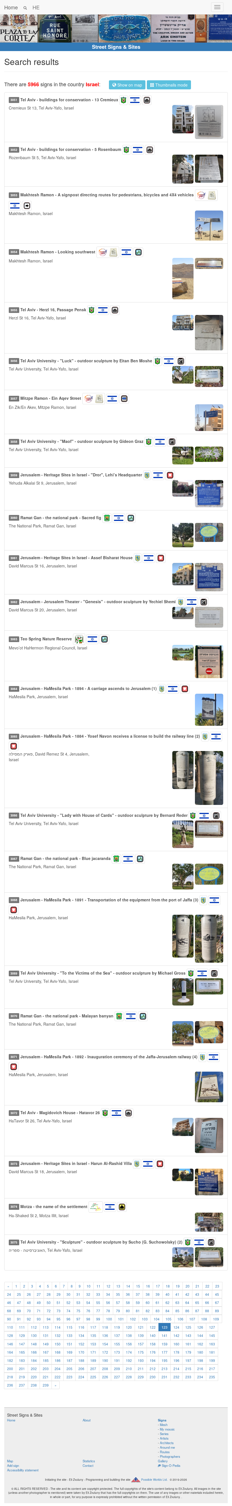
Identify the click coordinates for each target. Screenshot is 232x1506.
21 (197, 1286)
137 (117, 1335)
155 (117, 1343)
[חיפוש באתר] (25, 7)
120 (129, 1327)
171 (93, 1352)
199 (212, 1360)
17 (158, 1286)
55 (98, 1302)
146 (10, 1343)
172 (105, 1352)
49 (39, 1302)
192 (129, 1360)
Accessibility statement (22, 1470)
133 (69, 1335)
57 (118, 1302)
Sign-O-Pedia (170, 1465)
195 (164, 1360)
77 (98, 1310)
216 (200, 1368)
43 (197, 1294)
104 (157, 1318)
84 (167, 1310)
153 (93, 1343)
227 (117, 1376)
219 (22, 1376)
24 (9, 1294)
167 (46, 1352)
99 (98, 1318)
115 (69, 1327)
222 (58, 1376)
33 (98, 1294)
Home (11, 7)
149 (46, 1343)
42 (187, 1294)
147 (22, 1343)
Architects (167, 1442)
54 (88, 1302)
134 (81, 1335)
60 (148, 1302)
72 (49, 1310)
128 (10, 1335)
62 (167, 1302)
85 (177, 1310)
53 (78, 1302)
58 (128, 1302)
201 (22, 1368)
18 (168, 1286)
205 (69, 1368)
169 (69, 1352)
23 (217, 1286)
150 (58, 1343)
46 (9, 1302)
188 (81, 1360)
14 (128, 1286)
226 (105, 1376)
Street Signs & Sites (116, 47)
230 (153, 1376)
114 (58, 1327)
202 (34, 1368)
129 (22, 1335)
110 (10, 1327)
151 (69, 1343)
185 (46, 1360)
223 (69, 1376)
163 (212, 1343)
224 (81, 1376)
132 (58, 1335)
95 (59, 1318)
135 (93, 1335)
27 (39, 1294)
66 (207, 1302)
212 (153, 1368)
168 (58, 1352)
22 (207, 1286)
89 (217, 1310)
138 (129, 1335)
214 (176, 1368)
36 (128, 1294)
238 (34, 1385)
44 (207, 1294)
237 (22, 1385)
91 (19, 1318)
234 (200, 1376)
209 (117, 1368)
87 (197, 1310)
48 (29, 1302)
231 (164, 1376)
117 (93, 1327)
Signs (162, 1420)
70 (29, 1310)
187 (69, 1360)
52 (68, 1302)
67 (217, 1302)
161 (188, 1343)
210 (129, 1368)
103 (145, 1318)
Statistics (89, 1461)
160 (176, 1343)
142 (176, 1335)
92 (29, 1318)
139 (141, 1335)
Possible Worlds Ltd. (154, 1479)
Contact (88, 1465)
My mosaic (167, 1429)
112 (34, 1327)
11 (98, 1286)
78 (108, 1310)
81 (138, 1310)
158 (153, 1343)
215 (188, 1368)
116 (81, 1327)
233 (188, 1376)
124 (176, 1327)
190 (105, 1360)
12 (108, 1286)
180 (200, 1352)
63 (177, 1302)
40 (167, 1294)
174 (129, 1352)
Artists (164, 1438)
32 (88, 1294)
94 (49, 1318)
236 (10, 1385)
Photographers (170, 1456)
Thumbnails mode (171, 85)
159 (164, 1343)
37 (138, 1294)
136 (105, 1335)
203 (46, 1368)
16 (148, 1286)
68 (9, 1310)
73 (59, 1310)
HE (36, 7)
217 (212, 1368)
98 (88, 1318)
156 (129, 1343)
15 (138, 1286)
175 (141, 1352)
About (87, 1420)
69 (19, 1310)
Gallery (163, 1461)
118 (105, 1327)
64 (187, 1302)
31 (78, 1294)
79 (118, 1310)
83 (158, 1310)
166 (34, 1352)
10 (89, 1286)
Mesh (163, 1424)
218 (10, 1376)
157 (141, 1343)
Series (164, 1433)
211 (141, 1368)
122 (153, 1327)
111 (22, 1327)
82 (148, 1310)
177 (164, 1352)
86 (187, 1310)
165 (22, 1352)
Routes (165, 1452)
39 (158, 1294)
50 (49, 1302)
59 (138, 1302)
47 (19, 1302)
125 (188, 1327)
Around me (167, 1447)
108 (204, 1318)
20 (188, 1286)
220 (34, 1376)
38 (148, 1294)
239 (46, 1385)
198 (200, 1360)
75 (78, 1310)
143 (188, 1335)
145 (212, 1335)
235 (212, 1376)
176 (153, 1352)
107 (192, 1318)
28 (49, 1294)
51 (59, 1302)
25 (19, 1294)
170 (81, 1352)
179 (188, 1352)
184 (34, 1360)
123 (164, 1327)
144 (200, 1335)
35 (118, 1294)
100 (109, 1318)
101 (121, 1318)
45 (217, 1294)
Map (10, 1461)
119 (117, 1327)
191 (117, 1360)
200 (10, 1368)
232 (176, 1376)
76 (88, 1310)
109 (216, 1318)
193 (141, 1360)
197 (188, 1360)
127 (212, 1327)
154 (105, 1343)
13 (118, 1286)
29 (59, 1294)
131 (46, 1335)
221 (46, 1376)
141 (164, 1335)
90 (9, 1318)
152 (81, 1343)
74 (68, 1310)
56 (108, 1302)
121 (141, 1327)
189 (93, 1360)
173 (117, 1352)
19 (178, 1286)
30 (68, 1294)
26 (29, 1294)
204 (58, 1368)
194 (153, 1360)
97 (78, 1318)
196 (176, 1360)
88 (207, 1310)
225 (93, 1376)
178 (176, 1352)
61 (158, 1302)
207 (93, 1368)
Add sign (13, 1465)
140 (153, 1335)
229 (141, 1376)
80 (128, 1310)
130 (34, 1335)
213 (164, 1368)
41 (177, 1294)
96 (68, 1318)
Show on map (129, 85)
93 (39, 1318)
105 (168, 1318)
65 (197, 1302)
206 (81, 1368)
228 (129, 1376)
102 (133, 1318)
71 (39, 1310)
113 (46, 1327)
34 (108, 1294)
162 (200, 1343)
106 (180, 1318)
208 (105, 1368)
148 (34, 1343)
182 (10, 1360)
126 (200, 1327)
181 (212, 1352)
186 (58, 1360)
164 (10, 1352)
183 (22, 1360)
